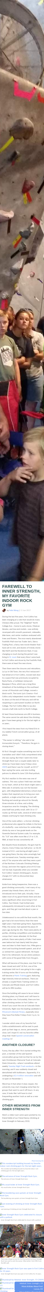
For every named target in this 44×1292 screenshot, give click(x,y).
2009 (4, 767)
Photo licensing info (38, 1161)
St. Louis (12, 657)
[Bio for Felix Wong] (4, 611)
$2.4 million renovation (24, 1076)
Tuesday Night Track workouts (21, 1066)
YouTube (41, 1155)
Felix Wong (13, 610)
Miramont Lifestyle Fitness (13, 1012)
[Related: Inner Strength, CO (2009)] (22, 1280)
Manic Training (20, 976)
